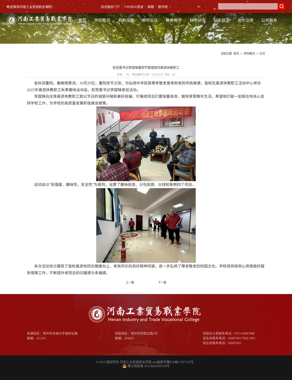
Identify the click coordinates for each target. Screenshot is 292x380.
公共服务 (269, 20)
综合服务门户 (110, 7)
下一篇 (162, 282)
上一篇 (130, 282)
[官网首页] (40, 15)
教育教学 (174, 20)
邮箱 (151, 7)
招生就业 (221, 20)
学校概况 (102, 20)
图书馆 (163, 7)
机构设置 (126, 20)
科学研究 (198, 20)
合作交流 (245, 20)
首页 (82, 20)
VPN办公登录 (133, 7)
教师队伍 (150, 20)
